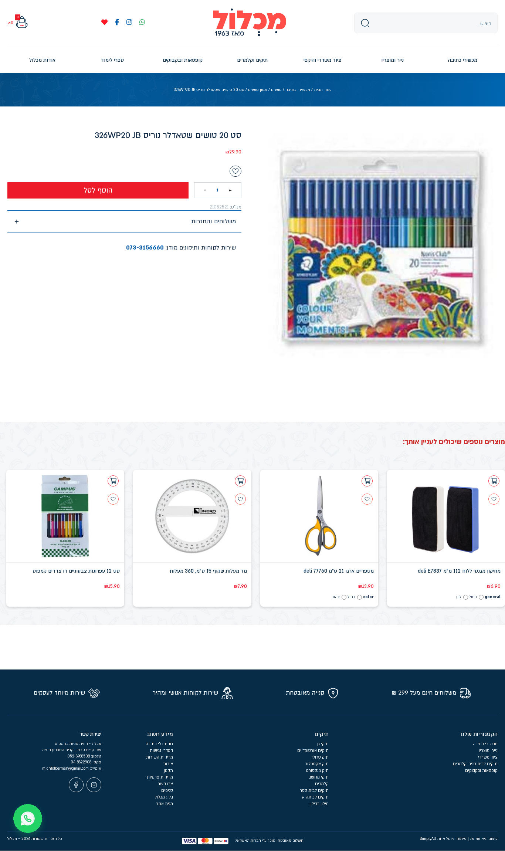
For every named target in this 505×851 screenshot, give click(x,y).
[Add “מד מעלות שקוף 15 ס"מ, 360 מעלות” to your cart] (240, 480)
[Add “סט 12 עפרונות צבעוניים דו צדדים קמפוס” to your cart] (113, 480)
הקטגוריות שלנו (479, 734)
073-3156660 (145, 248)
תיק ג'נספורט (317, 770)
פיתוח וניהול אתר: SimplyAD (443, 838)
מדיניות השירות (159, 757)
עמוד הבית (323, 89)
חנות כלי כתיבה (159, 744)
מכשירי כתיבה (297, 89)
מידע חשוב (160, 734)
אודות (168, 764)
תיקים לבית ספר (314, 790)
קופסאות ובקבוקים (481, 770)
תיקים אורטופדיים (313, 750)
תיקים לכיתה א (315, 797)
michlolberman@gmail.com (66, 768)
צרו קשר (165, 784)
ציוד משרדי (488, 757)
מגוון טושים (257, 89)
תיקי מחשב (319, 777)
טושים (276, 89)
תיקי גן (323, 744)
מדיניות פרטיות (160, 777)
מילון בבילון (319, 804)
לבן (458, 597)
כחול (473, 597)
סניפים (167, 790)
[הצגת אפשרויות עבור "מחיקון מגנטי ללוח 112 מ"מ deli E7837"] (493, 480)
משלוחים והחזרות (213, 221)
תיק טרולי (320, 757)
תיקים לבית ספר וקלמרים (475, 764)
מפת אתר (164, 804)
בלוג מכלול (164, 797)
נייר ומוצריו (488, 750)
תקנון (168, 770)
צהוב (336, 597)
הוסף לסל (98, 190)
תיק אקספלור (317, 764)
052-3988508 (79, 756)
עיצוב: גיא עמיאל (484, 838)
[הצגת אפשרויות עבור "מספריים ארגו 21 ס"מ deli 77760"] (367, 480)
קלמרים (322, 784)
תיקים (322, 734)
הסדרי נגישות (161, 750)
